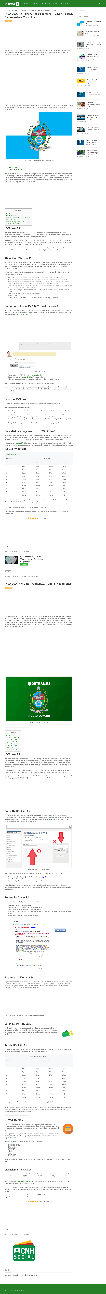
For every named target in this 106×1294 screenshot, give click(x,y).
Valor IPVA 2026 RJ (93, 92)
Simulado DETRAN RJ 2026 (92, 33)
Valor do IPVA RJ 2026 (11, 744)
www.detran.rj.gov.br (56, 502)
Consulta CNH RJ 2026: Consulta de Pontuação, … (92, 57)
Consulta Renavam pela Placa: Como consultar (93, 117)
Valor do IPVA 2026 (11, 220)
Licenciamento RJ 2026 (12, 750)
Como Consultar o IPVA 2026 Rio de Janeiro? (18, 218)
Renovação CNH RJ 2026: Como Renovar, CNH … (93, 105)
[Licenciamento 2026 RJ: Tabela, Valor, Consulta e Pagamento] (11, 560)
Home (8, 10)
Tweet (7, 546)
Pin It (26, 546)
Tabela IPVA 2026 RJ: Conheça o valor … (93, 141)
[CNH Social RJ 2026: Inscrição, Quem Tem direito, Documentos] (24, 1251)
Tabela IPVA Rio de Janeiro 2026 (14, 454)
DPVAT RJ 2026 (10, 748)
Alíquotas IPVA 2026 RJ (12, 216)
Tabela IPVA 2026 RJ (13, 223)
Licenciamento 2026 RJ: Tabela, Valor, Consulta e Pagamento (31, 559)
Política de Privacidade (50, 3)
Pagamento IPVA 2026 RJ (12, 742)
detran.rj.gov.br (42, 877)
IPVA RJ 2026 (9, 1290)
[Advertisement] (39, 36)
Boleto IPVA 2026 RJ (11, 740)
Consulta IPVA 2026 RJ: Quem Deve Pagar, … (93, 69)
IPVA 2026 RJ (9, 214)
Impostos (36, 3)
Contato (65, 3)
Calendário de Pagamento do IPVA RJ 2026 (17, 221)
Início (26, 3)
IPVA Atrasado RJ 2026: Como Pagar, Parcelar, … (92, 153)
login (18, 576)
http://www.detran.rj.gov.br (34, 375)
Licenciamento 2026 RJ (22, 1181)
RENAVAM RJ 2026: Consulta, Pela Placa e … (93, 130)
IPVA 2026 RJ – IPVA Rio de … (93, 23)
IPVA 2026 (24, 314)
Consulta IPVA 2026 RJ (12, 738)
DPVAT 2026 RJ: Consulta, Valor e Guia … (92, 82)
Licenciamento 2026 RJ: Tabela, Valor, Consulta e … (93, 44)
